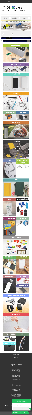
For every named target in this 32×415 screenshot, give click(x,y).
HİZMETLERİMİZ (16, 359)
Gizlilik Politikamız (16, 367)
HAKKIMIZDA (16, 357)
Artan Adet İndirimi (16, 379)
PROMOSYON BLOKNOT (16, 390)
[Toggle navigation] (29, 1)
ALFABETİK (14, 37)
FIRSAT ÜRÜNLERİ (27, 37)
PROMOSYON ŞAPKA (16, 389)
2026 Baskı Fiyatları (16, 373)
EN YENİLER (20, 37)
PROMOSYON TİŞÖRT (16, 391)
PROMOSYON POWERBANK (16, 395)
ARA (29, 41)
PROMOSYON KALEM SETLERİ (16, 388)
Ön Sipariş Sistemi (16, 375)
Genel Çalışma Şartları (16, 376)
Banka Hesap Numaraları (16, 369)
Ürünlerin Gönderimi (16, 377)
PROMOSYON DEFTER (16, 396)
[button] (3, 25)
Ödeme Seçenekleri (16, 371)
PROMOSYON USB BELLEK (16, 394)
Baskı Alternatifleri (16, 370)
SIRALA (3, 37)
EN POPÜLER (9, 37)
